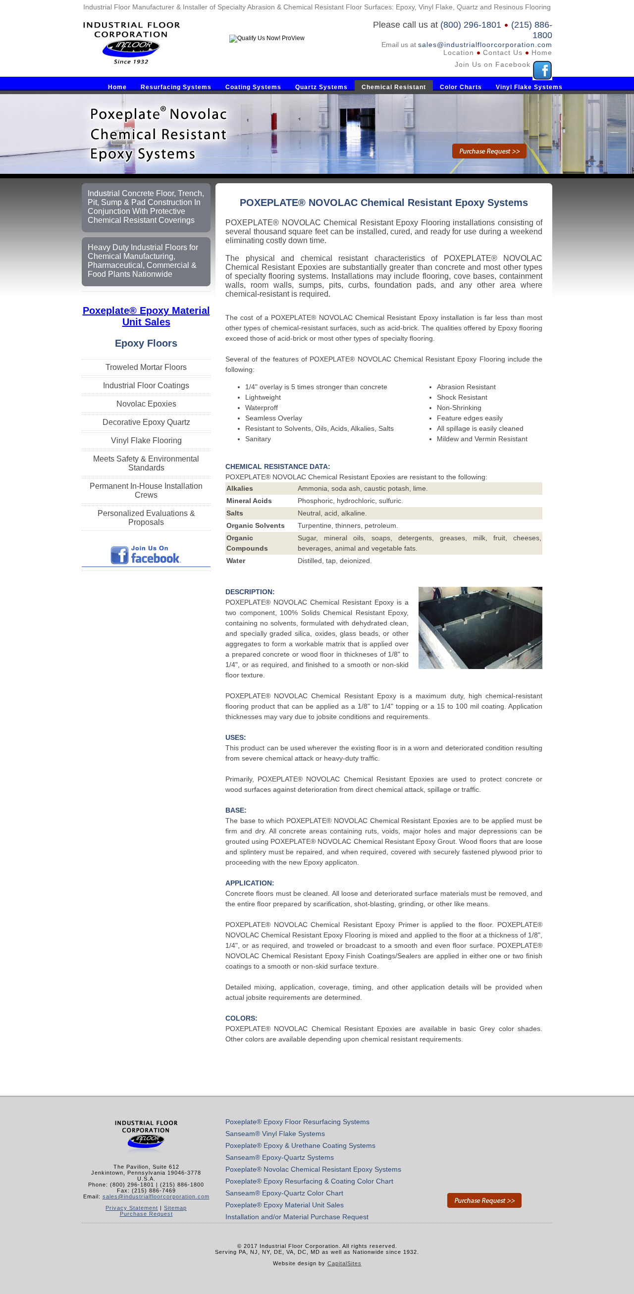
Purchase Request (146, 1214)
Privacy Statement (132, 1208)
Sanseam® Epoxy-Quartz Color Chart (284, 1193)
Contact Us (503, 52)
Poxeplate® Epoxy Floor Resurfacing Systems (297, 1122)
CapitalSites (344, 1263)
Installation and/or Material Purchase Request (297, 1217)
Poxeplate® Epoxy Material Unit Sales (146, 316)
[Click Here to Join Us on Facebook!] (146, 564)
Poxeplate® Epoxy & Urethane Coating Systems (300, 1145)
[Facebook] (542, 64)
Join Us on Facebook (492, 64)
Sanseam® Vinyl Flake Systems (275, 1134)
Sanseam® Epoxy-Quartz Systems (279, 1157)
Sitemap (175, 1208)
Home (541, 52)
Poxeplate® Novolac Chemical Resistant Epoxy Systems (313, 1169)
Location (458, 52)
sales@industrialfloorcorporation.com (485, 45)
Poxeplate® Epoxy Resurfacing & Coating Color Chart (309, 1181)
